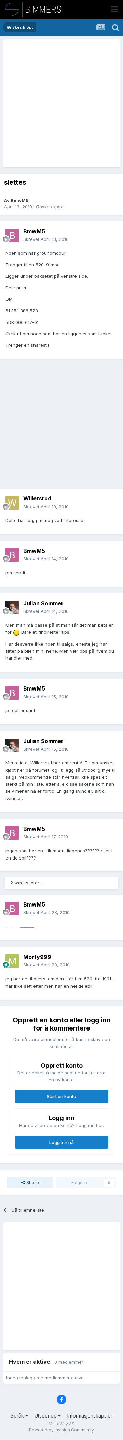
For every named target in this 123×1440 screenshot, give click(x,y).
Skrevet (46, 239)
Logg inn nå (61, 1142)
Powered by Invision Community (61, 1430)
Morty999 (37, 957)
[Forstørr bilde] (16, 632)
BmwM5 (20, 200)
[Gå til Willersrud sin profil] (12, 503)
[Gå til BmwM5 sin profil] (12, 235)
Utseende (46, 1416)
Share (32, 1182)
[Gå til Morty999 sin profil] (12, 961)
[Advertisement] (61, 103)
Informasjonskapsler (89, 1416)
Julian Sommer (43, 603)
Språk (18, 1416)
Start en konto (61, 1096)
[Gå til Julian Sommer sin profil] (12, 607)
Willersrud (37, 498)
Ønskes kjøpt (50, 207)
